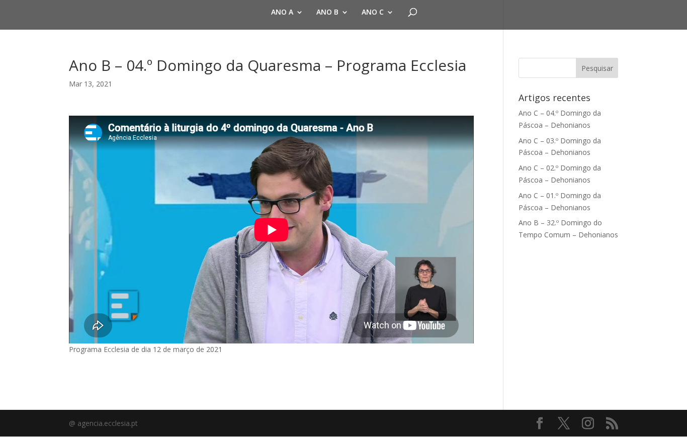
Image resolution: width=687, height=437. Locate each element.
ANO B (327, 13)
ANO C (373, 13)
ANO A (282, 13)
